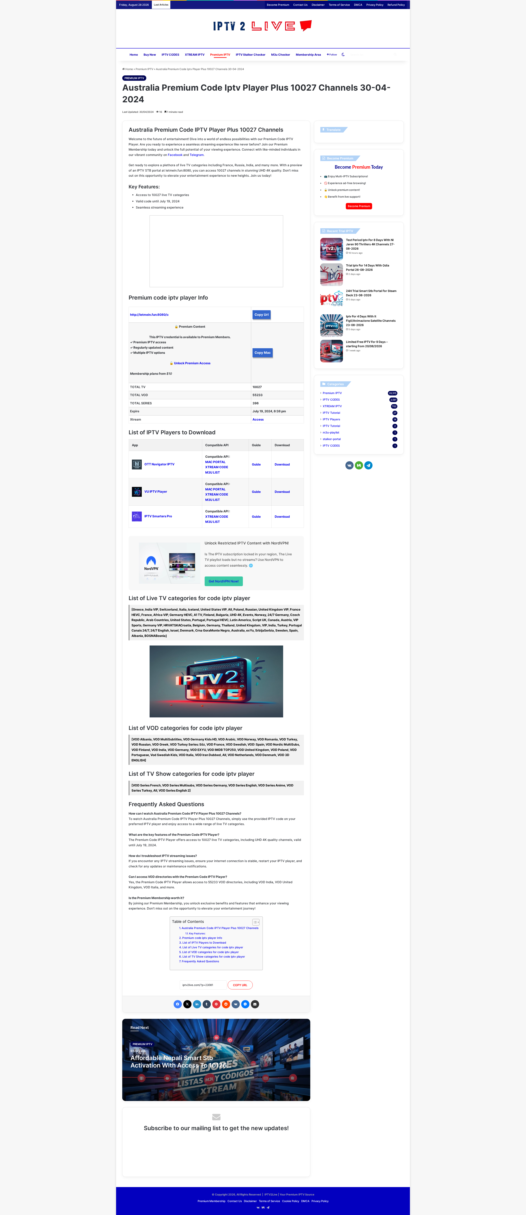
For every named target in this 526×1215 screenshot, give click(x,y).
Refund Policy (396, 4)
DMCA (358, 4)
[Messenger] (245, 1004)
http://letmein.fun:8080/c (149, 315)
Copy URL (240, 985)
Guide (256, 464)
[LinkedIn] (197, 1004)
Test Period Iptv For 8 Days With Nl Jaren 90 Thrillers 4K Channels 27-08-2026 (370, 244)
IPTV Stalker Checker (250, 54)
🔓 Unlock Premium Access (190, 363)
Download (282, 464)
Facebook (175, 155)
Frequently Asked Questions (200, 961)
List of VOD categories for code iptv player (210, 952)
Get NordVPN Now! (224, 581)
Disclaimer (318, 4)
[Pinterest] (216, 1004)
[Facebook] (178, 1004)
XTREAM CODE (216, 467)
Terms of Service (339, 4)
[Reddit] (226, 1004)
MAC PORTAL (215, 462)
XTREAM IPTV (194, 54)
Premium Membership (211, 1201)
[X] (187, 1004)
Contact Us (300, 4)
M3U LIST (212, 472)
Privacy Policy (374, 4)
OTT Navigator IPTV (159, 464)
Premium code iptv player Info (202, 937)
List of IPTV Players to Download (204, 942)
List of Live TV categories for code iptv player (212, 947)
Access (258, 419)
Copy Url (262, 314)
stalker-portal (332, 439)
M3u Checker (280, 54)
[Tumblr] (207, 1004)
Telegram (197, 155)
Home (134, 54)
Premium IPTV (220, 54)
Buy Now (150, 54)
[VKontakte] (236, 1004)
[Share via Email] (255, 1004)
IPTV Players (331, 419)
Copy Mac (263, 352)
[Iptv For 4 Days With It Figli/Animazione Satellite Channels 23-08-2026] (331, 325)
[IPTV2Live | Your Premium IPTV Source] (263, 26)
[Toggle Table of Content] (253, 922)
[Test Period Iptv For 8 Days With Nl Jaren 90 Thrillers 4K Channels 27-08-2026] (331, 249)
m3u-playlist (331, 432)
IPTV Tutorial (331, 412)
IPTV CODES (170, 54)
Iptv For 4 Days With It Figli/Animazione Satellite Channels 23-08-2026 (371, 321)
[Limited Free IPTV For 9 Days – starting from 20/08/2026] (331, 351)
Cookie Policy (290, 1201)
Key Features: (197, 933)
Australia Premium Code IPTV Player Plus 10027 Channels (220, 928)
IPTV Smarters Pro (158, 516)
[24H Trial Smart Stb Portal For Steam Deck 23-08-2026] (331, 300)
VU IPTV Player (155, 491)
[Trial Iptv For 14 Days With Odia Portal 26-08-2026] (331, 274)
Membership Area (308, 54)
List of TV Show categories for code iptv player (213, 956)
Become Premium (278, 4)
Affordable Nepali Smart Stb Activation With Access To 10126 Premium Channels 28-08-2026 (178, 1065)
